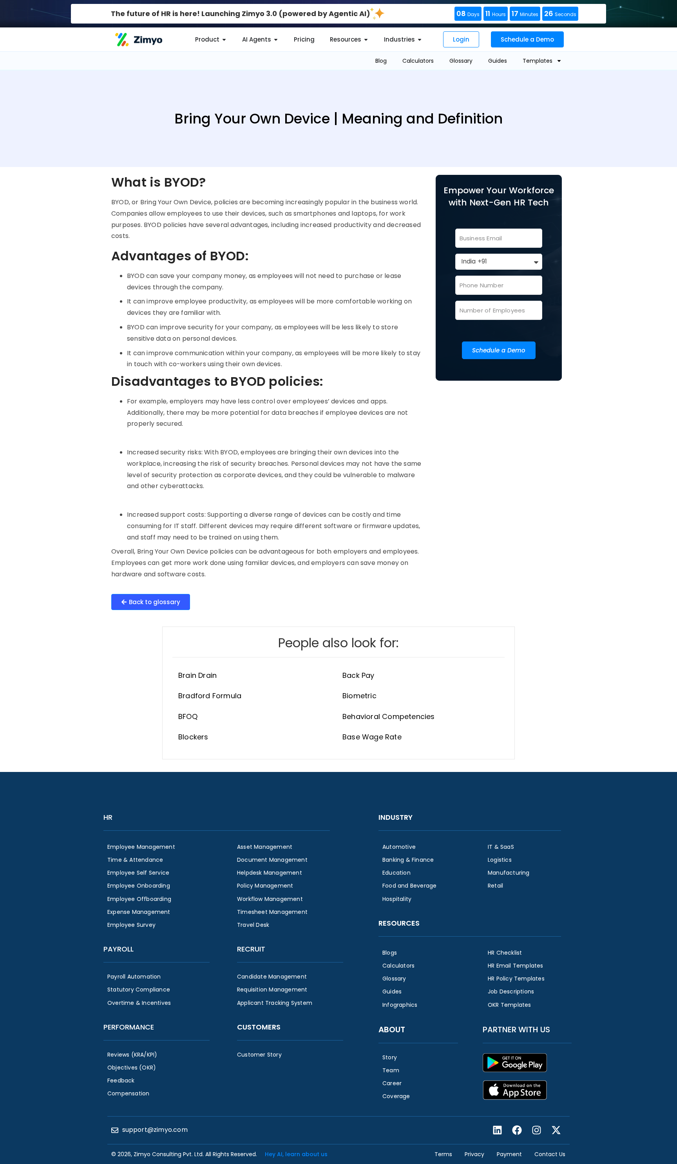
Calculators (418, 61)
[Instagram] (536, 1130)
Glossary (460, 61)
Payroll (118, 949)
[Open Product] (224, 39)
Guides (497, 61)
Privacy (474, 1154)
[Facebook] (517, 1130)
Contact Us (549, 1154)
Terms (443, 1154)
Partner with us (516, 1029)
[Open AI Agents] (276, 39)
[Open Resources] (366, 39)
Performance (128, 1027)
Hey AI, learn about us (296, 1154)
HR (107, 817)
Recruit (251, 949)
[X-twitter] (556, 1130)
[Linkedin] (497, 1130)
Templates (537, 61)
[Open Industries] (419, 39)
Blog (381, 61)
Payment (509, 1154)
